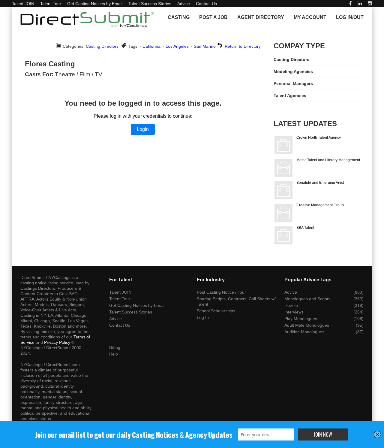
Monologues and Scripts (307, 298)
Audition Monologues (304, 331)
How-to (291, 305)
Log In (203, 317)
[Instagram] (370, 3)
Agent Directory (260, 17)
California (151, 46)
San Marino (205, 46)
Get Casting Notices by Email (94, 3)
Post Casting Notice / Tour (221, 292)
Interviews (294, 312)
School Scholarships (216, 310)
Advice (183, 3)
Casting (179, 17)
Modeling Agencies (293, 71)
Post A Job (213, 17)
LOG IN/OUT (350, 17)
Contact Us (206, 3)
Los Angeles (177, 46)
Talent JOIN (23, 3)
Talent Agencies (290, 95)
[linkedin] (360, 3)
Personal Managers (293, 83)
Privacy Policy (57, 342)
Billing (114, 347)
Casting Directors (102, 46)
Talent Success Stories (149, 3)
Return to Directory (243, 46)
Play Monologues (300, 318)
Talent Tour (50, 3)
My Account (310, 17)
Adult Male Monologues (306, 325)
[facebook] (350, 3)
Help (113, 354)
